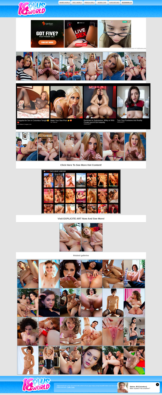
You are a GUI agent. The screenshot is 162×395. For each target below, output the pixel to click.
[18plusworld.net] (36, 384)
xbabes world (64, 2)
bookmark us (127, 2)
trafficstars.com (141, 48)
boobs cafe (102, 2)
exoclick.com (130, 48)
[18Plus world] (32, 8)
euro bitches (114, 2)
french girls (89, 2)
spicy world (77, 2)
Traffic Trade (71, 387)
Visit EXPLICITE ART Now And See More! (81, 218)
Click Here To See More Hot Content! (81, 165)
